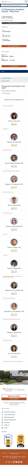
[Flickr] (21, 462)
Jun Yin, (14, 353)
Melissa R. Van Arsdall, (14, 290)
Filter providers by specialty (8, 90)
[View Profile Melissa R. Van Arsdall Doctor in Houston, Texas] (14, 285)
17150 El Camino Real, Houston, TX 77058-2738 (7, 17)
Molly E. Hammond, (14, 226)
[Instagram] (9, 462)
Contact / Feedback (5, 456)
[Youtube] (16, 462)
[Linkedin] (14, 462)
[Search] (2, 5)
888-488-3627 (14, 399)
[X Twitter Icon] (11, 462)
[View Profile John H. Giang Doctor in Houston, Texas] (14, 200)
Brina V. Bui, (14, 121)
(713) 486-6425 (6, 31)
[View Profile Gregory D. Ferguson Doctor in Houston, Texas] (14, 179)
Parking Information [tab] (6, 78)
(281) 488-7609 (6, 35)
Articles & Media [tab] (5, 81)
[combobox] (14, 93)
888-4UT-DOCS (14, 396)
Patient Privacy (15, 456)
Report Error (11, 456)
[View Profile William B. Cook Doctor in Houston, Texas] (14, 137)
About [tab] (3, 71)
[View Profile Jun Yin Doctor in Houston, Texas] (14, 348)
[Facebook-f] (6, 462)
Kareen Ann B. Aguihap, (14, 99)
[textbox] (14, 93)
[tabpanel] (14, 75)
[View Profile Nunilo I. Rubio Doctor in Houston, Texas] (14, 263)
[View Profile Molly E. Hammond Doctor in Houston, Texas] (14, 221)
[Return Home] (7, 2)
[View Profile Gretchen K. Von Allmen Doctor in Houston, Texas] (14, 306)
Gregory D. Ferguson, (14, 184)
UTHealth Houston (14, 453)
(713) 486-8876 (6, 40)
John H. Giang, (14, 205)
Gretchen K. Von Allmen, (14, 311)
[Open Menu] (26, 1)
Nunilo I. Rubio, (14, 268)
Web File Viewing (21, 456)
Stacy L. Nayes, (14, 247)
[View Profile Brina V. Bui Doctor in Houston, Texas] (14, 115)
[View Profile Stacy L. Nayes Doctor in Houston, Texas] (14, 242)
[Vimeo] (19, 462)
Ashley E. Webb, (14, 332)
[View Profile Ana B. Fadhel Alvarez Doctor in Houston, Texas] (14, 158)
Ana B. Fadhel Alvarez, (14, 163)
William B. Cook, (14, 142)
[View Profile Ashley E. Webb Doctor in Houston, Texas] (14, 327)
